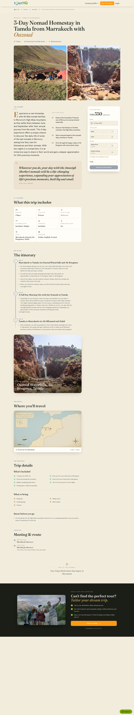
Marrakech (34, 9)
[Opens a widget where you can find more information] (126, 712)
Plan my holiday (92, 623)
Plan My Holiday (107, 3)
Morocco (25, 9)
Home (17, 9)
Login (117, 3)
